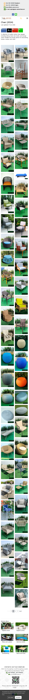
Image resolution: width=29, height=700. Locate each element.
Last (20, 611)
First (8, 611)
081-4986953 (11, 5)
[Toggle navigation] (27, 18)
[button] (20, 18)
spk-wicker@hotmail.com (15, 674)
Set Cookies (10, 697)
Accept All (18, 697)
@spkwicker (15, 7)
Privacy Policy (16, 693)
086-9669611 (11, 3)
